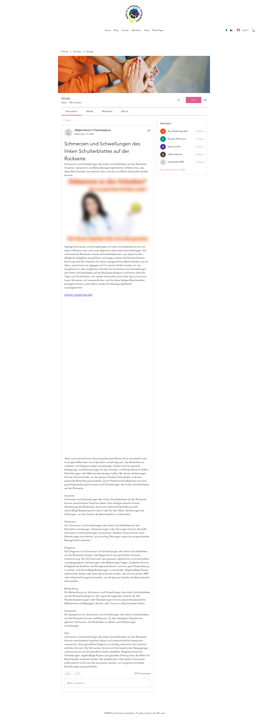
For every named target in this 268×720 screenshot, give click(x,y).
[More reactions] (77, 674)
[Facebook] (226, 30)
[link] (71, 111)
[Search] (179, 100)
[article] (107, 408)
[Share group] (205, 100)
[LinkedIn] (231, 30)
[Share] (149, 130)
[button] (254, 30)
